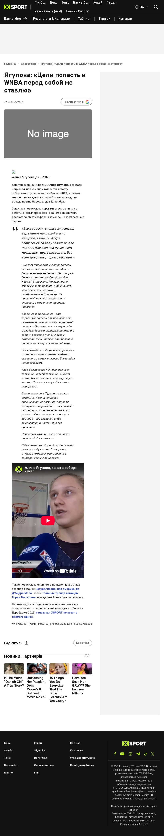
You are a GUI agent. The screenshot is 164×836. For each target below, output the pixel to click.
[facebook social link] (115, 754)
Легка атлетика (44, 765)
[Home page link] (17, 7)
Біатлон (9, 772)
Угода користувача (82, 758)
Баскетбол (28, 63)
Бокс (7, 743)
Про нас (75, 743)
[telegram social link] (138, 754)
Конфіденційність (82, 765)
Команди (125, 19)
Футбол (9, 750)
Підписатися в (74, 102)
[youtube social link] (122, 754)
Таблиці (84, 19)
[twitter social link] (152, 754)
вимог (133, 780)
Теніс (7, 758)
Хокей (38, 743)
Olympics (40, 750)
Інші (36, 772)
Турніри (104, 19)
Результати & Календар (51, 19)
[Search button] (156, 7)
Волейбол (40, 758)
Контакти (76, 750)
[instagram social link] (130, 754)
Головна (10, 63)
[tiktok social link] (145, 754)
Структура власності (144, 798)
